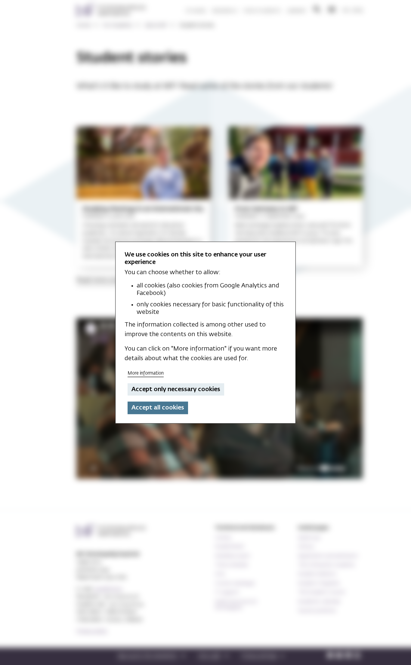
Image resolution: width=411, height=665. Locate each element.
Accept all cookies (157, 408)
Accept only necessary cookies (175, 389)
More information (146, 373)
